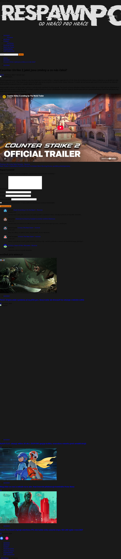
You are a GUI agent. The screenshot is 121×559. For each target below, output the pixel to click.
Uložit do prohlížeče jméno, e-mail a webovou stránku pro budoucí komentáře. (28, 203)
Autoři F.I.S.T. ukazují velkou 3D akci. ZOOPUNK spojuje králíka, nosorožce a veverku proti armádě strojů (43, 443)
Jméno (2, 192)
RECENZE (7, 39)
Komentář (4, 189)
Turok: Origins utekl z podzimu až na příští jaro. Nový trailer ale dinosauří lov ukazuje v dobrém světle (42, 300)
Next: (35, 166)
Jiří (1, 303)
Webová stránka (5, 199)
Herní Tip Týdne (9, 47)
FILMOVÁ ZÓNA (9, 45)
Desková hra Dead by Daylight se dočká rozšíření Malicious (35, 219)
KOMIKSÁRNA (8, 49)
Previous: (15, 164)
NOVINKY (7, 35)
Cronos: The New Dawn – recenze (29, 228)
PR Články (10, 43)
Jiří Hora (11, 245)
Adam (2, 75)
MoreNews (5, 558)
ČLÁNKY (6, 41)
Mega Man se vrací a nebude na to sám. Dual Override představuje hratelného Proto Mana (37, 487)
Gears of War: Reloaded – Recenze (25, 245)
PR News (10, 37)
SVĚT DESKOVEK (9, 51)
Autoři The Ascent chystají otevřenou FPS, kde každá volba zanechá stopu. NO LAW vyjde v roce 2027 (41, 530)
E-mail (2, 196)
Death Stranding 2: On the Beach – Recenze (28, 210)
